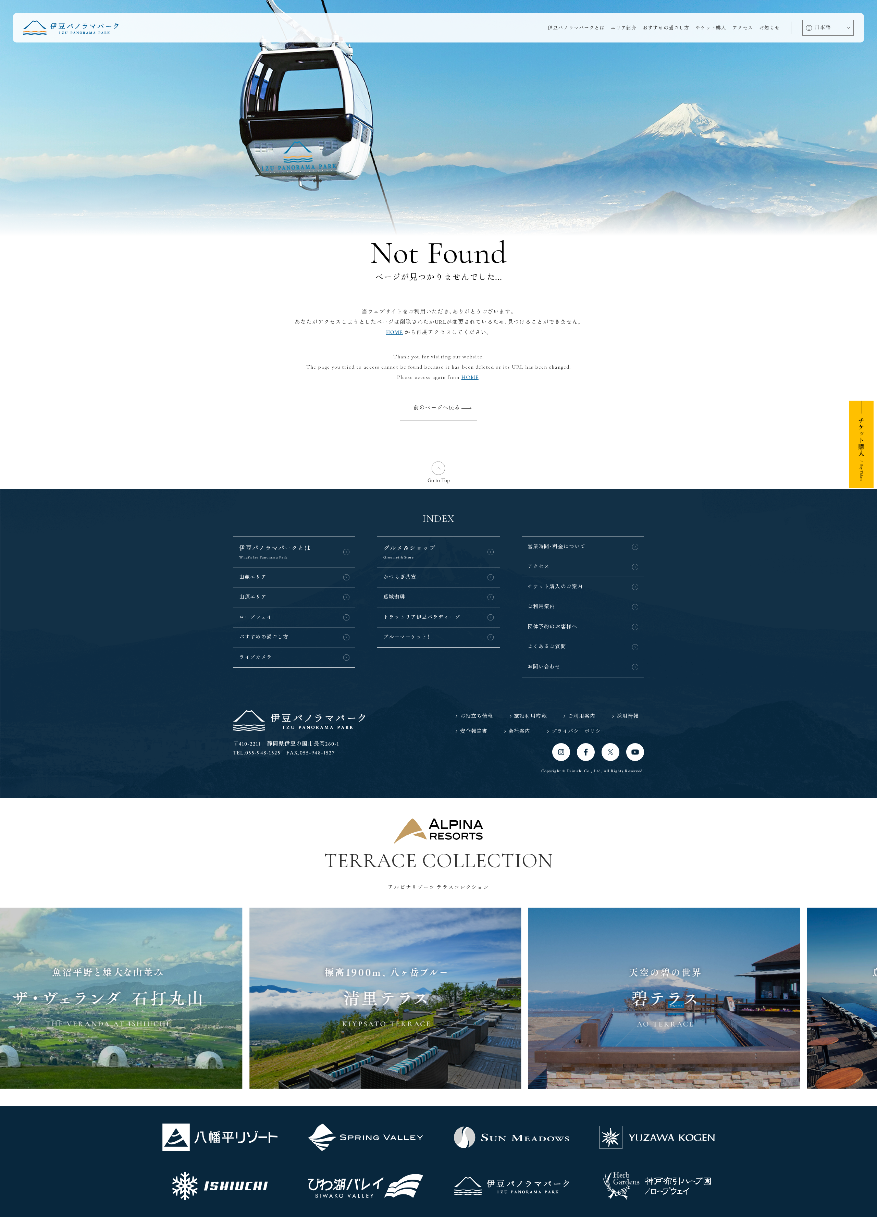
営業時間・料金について (556, 546)
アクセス (742, 28)
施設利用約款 (530, 716)
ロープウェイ (255, 617)
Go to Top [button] (439, 480)
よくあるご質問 (547, 646)
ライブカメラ (255, 657)
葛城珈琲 (394, 597)
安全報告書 (473, 731)
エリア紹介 (624, 28)
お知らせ (769, 28)
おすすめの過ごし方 (666, 28)
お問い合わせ (544, 667)
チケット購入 (710, 28)
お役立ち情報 (476, 716)
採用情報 (628, 716)
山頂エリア (253, 597)
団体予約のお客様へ (552, 627)
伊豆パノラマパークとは (576, 28)
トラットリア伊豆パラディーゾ (421, 617)
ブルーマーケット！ (406, 637)
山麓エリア (253, 577)
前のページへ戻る (436, 407)
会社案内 (519, 731)
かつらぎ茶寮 (399, 577)
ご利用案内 (541, 606)
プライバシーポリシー (579, 731)
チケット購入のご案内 (555, 586)
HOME (394, 332)
